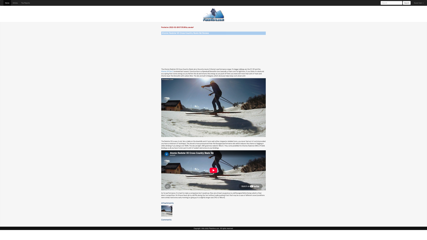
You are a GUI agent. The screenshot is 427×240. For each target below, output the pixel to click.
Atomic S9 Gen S (167, 71)
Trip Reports (26, 3)
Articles (16, 3)
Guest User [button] (418, 3)
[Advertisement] (213, 51)
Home (8, 3)
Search (406, 3)
